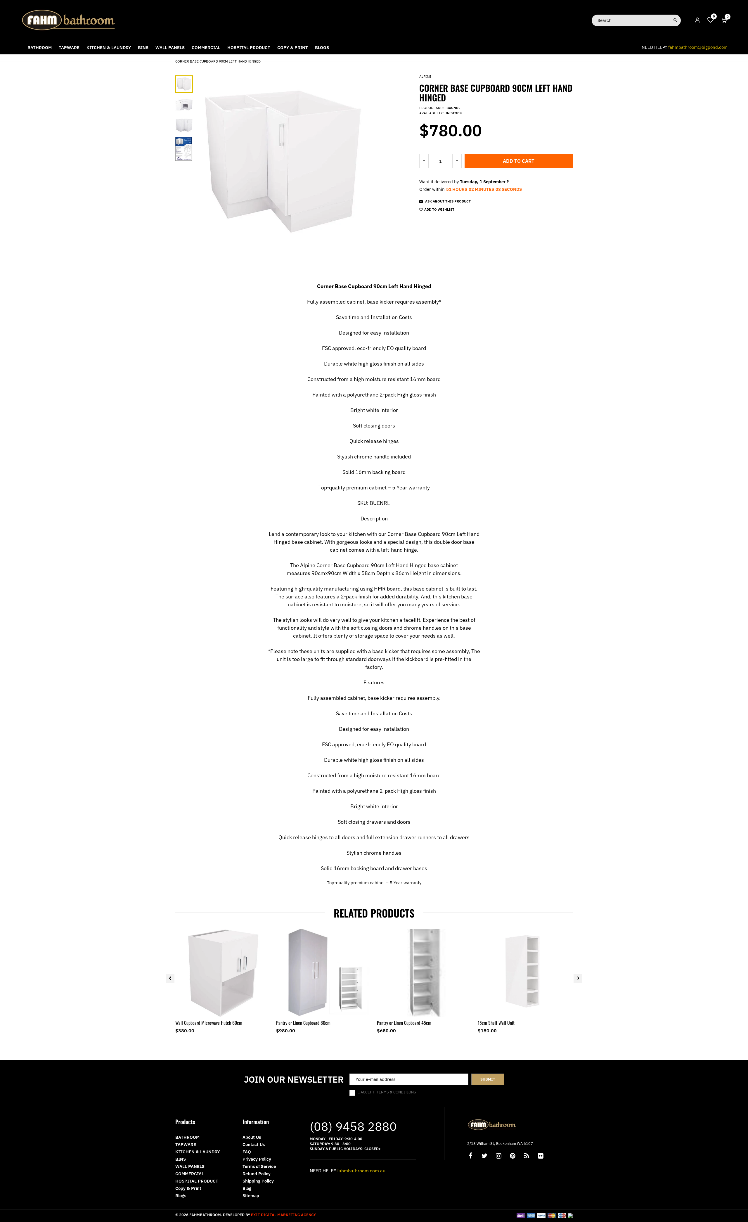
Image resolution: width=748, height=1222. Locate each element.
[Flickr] (540, 1156)
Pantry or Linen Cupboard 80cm (303, 1022)
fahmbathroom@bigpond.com (698, 47)
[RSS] (526, 1156)
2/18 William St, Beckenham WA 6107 (500, 1143)
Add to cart (518, 161)
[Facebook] (470, 1156)
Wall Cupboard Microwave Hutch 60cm (208, 1022)
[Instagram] (498, 1156)
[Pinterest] (512, 1156)
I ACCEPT (387, 1092)
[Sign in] (697, 20)
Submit (487, 1079)
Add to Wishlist (439, 209)
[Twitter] (484, 1156)
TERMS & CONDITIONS (396, 1092)
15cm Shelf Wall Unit (496, 1022)
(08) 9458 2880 (353, 1126)
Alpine (425, 76)
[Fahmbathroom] (68, 19)
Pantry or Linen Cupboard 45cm (404, 1022)
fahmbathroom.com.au (361, 1170)
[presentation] (170, 978)
